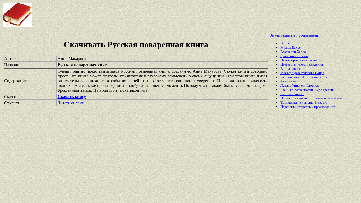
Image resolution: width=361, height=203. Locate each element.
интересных (304, 107)
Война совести (291, 69)
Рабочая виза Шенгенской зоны (303, 77)
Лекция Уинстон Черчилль (300, 85)
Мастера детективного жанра (302, 73)
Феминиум (288, 81)
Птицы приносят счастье (298, 60)
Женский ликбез (292, 94)
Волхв (285, 43)
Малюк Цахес (290, 47)
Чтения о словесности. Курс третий (306, 90)
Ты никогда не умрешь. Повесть (303, 102)
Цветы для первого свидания (301, 64)
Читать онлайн (71, 103)
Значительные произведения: (296, 35)
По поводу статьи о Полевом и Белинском (311, 98)
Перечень (287, 107)
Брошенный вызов (294, 56)
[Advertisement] (145, 15)
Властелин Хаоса (293, 52)
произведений (324, 107)
